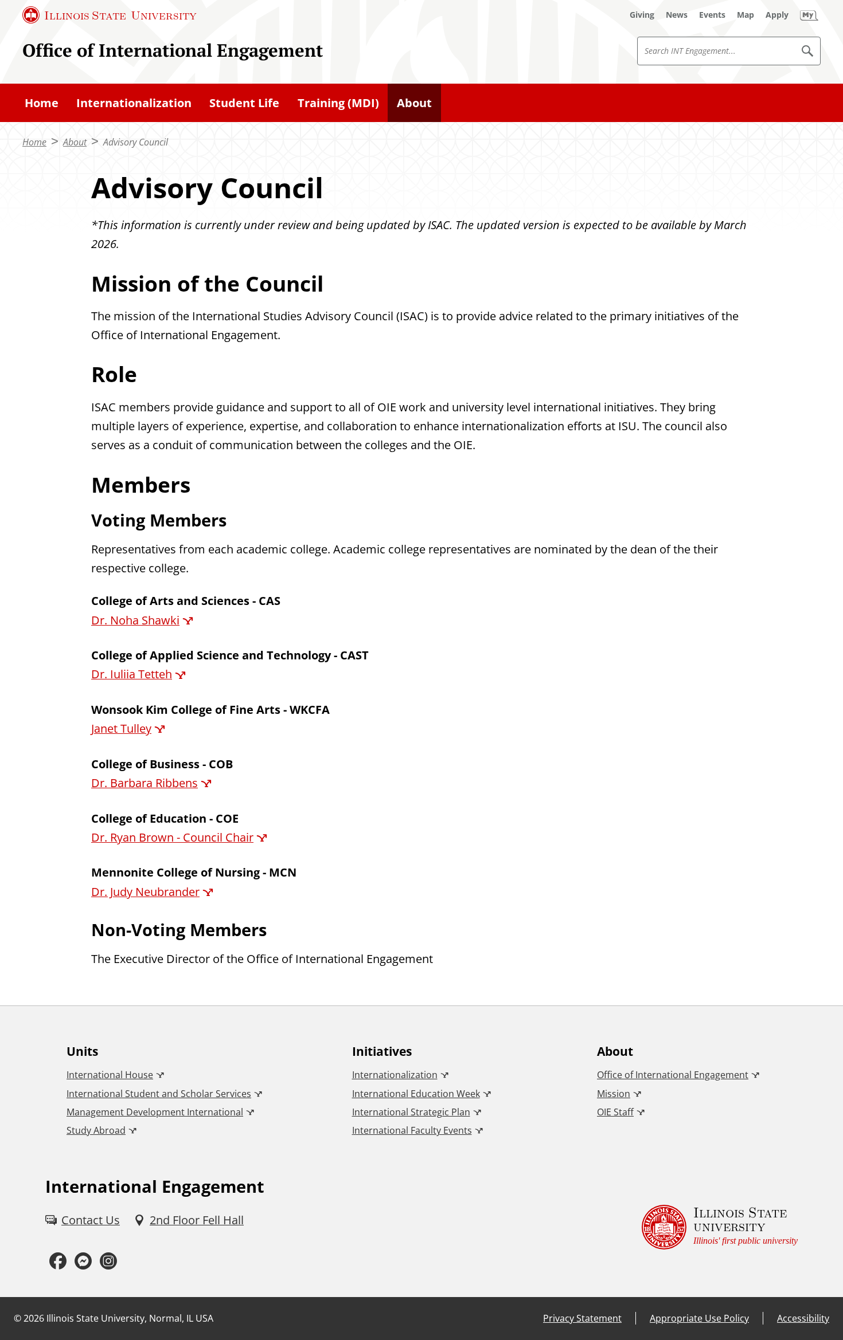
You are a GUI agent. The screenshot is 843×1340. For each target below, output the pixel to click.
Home (41, 103)
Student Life (244, 103)
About (414, 103)
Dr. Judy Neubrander (145, 891)
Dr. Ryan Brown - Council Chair (172, 837)
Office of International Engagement (172, 50)
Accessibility (803, 1318)
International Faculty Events (412, 1130)
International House (110, 1074)
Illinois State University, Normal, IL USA (129, 1318)
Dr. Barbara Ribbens (144, 783)
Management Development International (155, 1112)
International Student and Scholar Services (159, 1093)
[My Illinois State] (809, 14)
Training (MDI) (338, 103)
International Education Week (416, 1093)
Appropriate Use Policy (699, 1318)
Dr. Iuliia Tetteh (131, 674)
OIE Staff (615, 1112)
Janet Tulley (121, 728)
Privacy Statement (582, 1318)
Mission (613, 1093)
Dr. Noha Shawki (135, 620)
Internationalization (134, 103)
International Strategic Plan (411, 1112)
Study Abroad (96, 1130)
